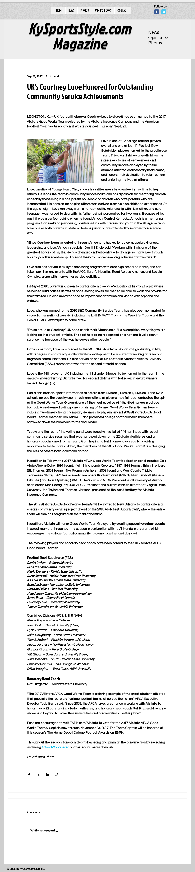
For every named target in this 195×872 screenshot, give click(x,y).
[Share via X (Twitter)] (38, 774)
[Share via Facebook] (29, 774)
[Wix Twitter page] (163, 11)
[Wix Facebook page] (156, 11)
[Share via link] (57, 774)
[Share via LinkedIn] (47, 774)
